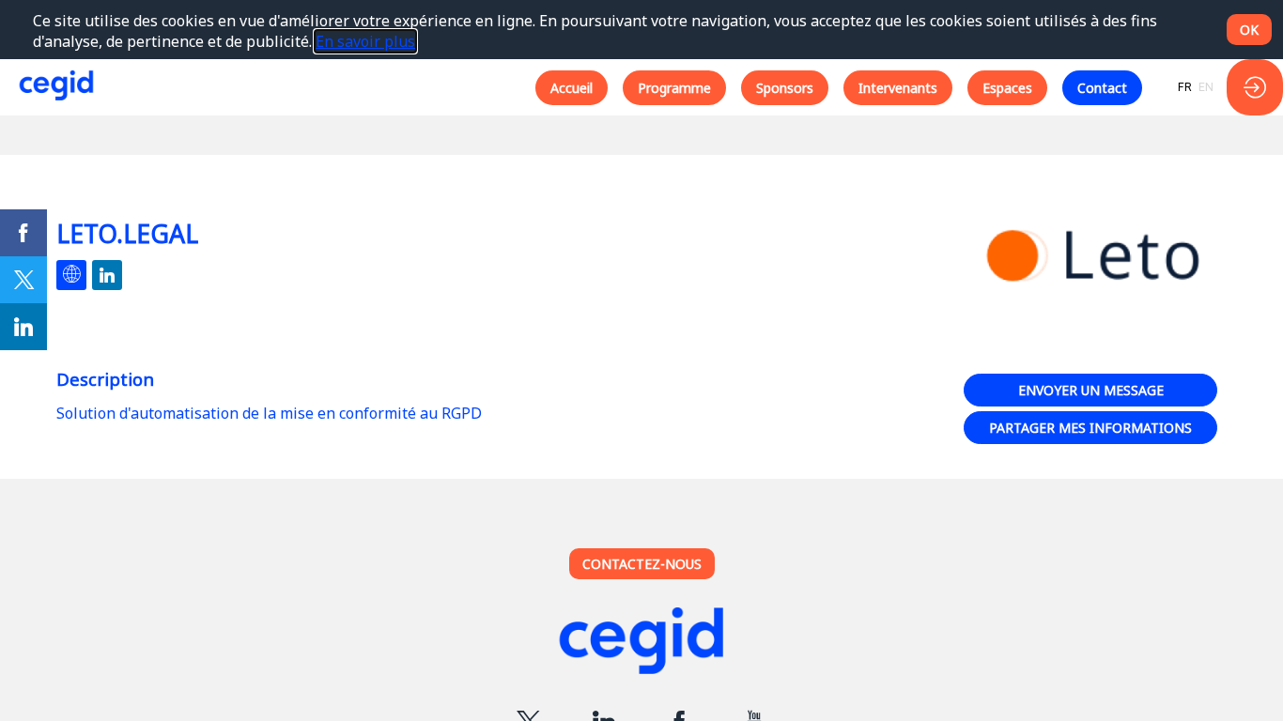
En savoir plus (365, 41)
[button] (571, 86)
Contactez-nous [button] (642, 564)
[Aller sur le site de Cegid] (641, 643)
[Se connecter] (1255, 87)
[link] (23, 232)
